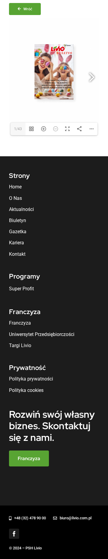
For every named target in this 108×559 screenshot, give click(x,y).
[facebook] (14, 534)
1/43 (18, 129)
